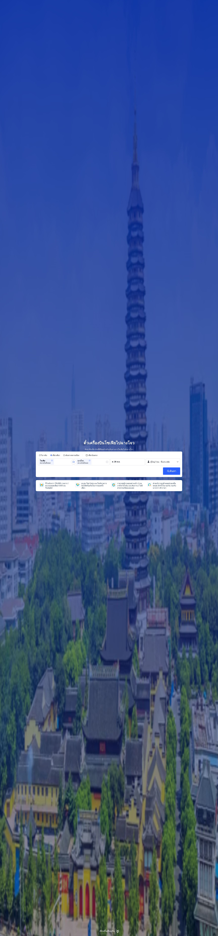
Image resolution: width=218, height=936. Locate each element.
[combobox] (55, 462)
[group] (55, 461)
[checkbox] (92, 455)
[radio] (43, 455)
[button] (197, 4)
